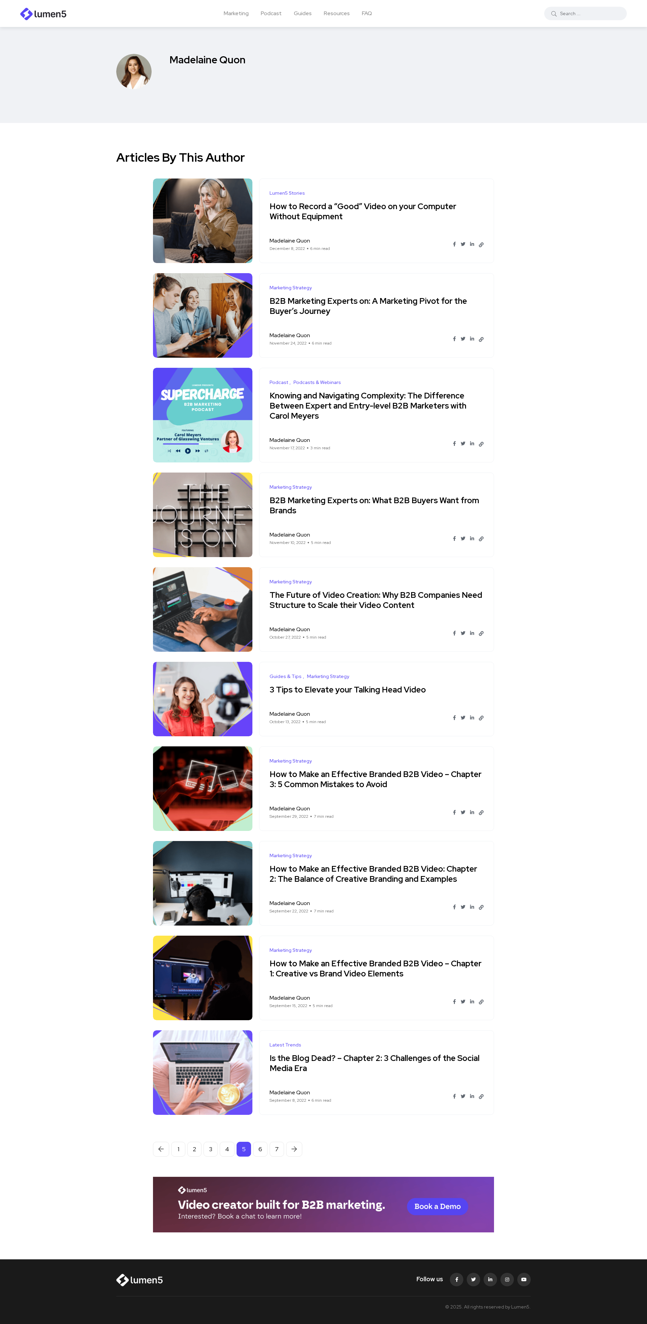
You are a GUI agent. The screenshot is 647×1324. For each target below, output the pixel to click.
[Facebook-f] (456, 1279)
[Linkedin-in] (490, 1279)
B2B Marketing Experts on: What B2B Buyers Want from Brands (374, 505)
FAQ (367, 13)
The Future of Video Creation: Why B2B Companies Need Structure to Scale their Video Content (376, 600)
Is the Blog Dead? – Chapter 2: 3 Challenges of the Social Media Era (375, 1063)
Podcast (271, 13)
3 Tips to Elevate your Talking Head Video (348, 689)
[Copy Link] (481, 245)
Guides (303, 13)
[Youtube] (524, 1279)
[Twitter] (473, 1279)
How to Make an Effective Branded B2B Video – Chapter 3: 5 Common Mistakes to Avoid (376, 779)
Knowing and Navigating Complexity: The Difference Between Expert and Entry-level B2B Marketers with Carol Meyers (368, 405)
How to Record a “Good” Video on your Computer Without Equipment (363, 211)
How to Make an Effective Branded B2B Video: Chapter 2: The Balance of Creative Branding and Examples (373, 874)
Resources (337, 13)
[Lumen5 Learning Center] (43, 13)
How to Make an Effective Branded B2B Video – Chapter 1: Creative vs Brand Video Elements (376, 968)
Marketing (236, 13)
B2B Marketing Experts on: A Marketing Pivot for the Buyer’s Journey (368, 306)
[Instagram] (507, 1279)
